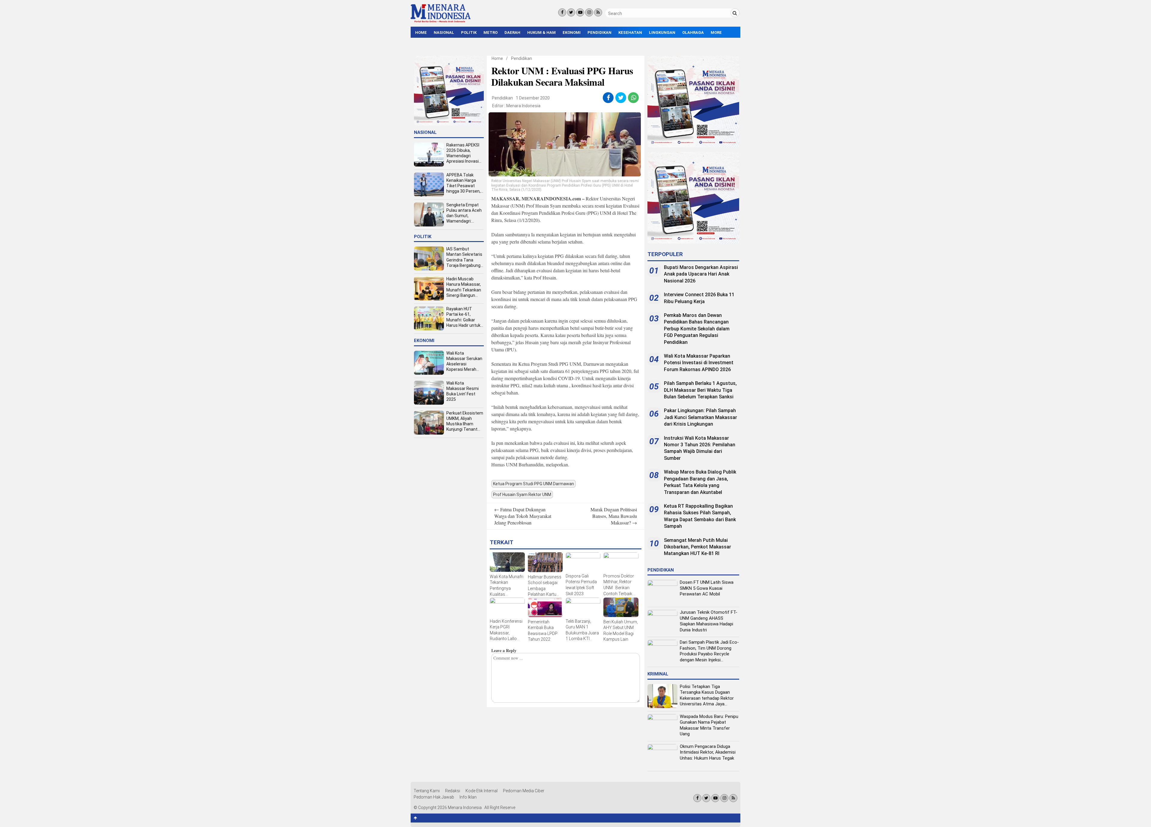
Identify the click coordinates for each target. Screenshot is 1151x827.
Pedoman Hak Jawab (434, 797)
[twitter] (621, 97)
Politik (469, 32)
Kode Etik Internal (481, 790)
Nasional (444, 32)
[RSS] (598, 12)
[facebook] (608, 97)
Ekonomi (572, 32)
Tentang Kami (427, 790)
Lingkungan (662, 32)
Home (421, 32)
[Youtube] (580, 12)
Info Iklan (468, 797)
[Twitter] (571, 12)
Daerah (512, 32)
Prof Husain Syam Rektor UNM (522, 494)
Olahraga (693, 32)
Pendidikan (599, 32)
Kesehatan (630, 32)
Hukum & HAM (541, 32)
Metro (490, 32)
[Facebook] (562, 12)
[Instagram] (589, 12)
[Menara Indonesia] (441, 21)
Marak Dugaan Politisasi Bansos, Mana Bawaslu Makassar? (613, 516)
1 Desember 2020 (533, 98)
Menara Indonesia (523, 105)
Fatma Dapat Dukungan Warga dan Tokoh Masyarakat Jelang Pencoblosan (522, 516)
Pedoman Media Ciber (523, 790)
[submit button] (734, 12)
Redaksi (452, 790)
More (716, 32)
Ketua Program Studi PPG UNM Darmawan (533, 483)
